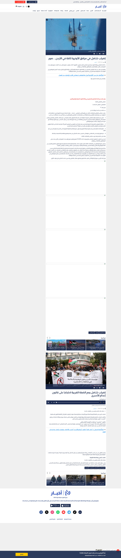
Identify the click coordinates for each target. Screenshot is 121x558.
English (19, 6)
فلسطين (82, 10)
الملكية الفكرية (60, 519)
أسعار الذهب (97, 10)
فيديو (38, 10)
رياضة (61, 10)
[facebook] (41, 512)
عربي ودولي (72, 10)
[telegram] (69, 512)
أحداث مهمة (44, 10)
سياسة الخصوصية (88, 555)
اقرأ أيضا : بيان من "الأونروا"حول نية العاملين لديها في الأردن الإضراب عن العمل (81, 75)
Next (47, 338)
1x (51, 402)
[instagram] (52, 512)
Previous (50, 338)
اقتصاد (66, 10)
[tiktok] (74, 512)
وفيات (34, 10)
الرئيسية (104, 10)
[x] (46, 512)
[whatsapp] (58, 512)
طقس (77, 10)
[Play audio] (48, 402)
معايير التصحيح (52, 519)
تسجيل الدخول (31, 2)
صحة (87, 10)
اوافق (21, 554)
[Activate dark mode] (27, 6)
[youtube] (63, 512)
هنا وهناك (56, 10)
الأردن (91, 10)
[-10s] (100, 402)
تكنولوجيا (50, 10)
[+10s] (103, 402)
